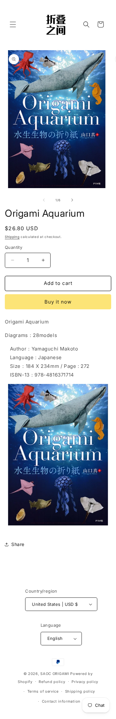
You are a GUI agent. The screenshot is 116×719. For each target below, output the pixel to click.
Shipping (12, 237)
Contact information (61, 701)
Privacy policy (85, 681)
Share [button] (17, 544)
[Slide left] (44, 200)
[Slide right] (72, 200)
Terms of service (43, 691)
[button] (13, 24)
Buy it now (58, 302)
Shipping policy (80, 691)
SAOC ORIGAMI (54, 673)
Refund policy (52, 681)
